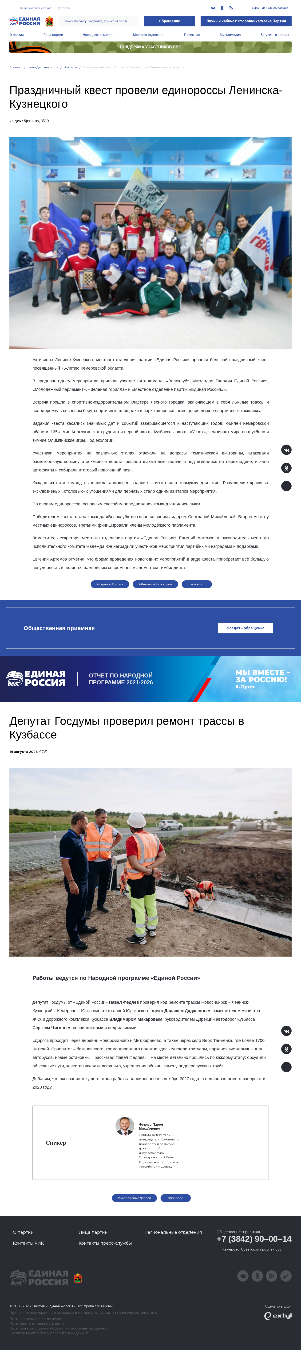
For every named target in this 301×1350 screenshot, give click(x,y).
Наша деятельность (98, 35)
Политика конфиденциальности (36, 1324)
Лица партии (53, 35)
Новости (70, 67)
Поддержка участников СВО (150, 47)
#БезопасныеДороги (134, 1198)
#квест (196, 584)
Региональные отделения (173, 1232)
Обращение (169, 21)
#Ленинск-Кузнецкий (155, 584)
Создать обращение (246, 628)
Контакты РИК (28, 1243)
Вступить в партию (275, 35)
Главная (15, 67)
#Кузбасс (175, 1198)
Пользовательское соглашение (35, 1319)
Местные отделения (148, 35)
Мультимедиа (230, 35)
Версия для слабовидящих (269, 7)
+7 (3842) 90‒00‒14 (254, 1239)
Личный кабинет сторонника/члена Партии (246, 21)
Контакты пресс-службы (105, 1243)
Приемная (192, 35)
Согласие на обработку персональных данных (48, 1333)
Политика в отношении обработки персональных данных (58, 1328)
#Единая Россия (110, 584)
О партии (16, 35)
